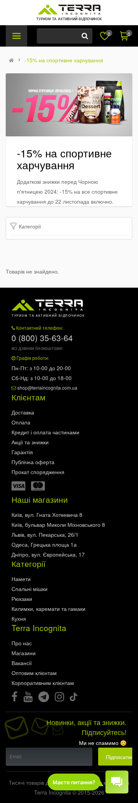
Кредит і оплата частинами (45, 432)
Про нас (22, 643)
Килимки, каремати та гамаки (48, 608)
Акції (30, 442)
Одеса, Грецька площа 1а (44, 544)
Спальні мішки (30, 589)
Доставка (23, 412)
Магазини (24, 653)
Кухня (19, 618)
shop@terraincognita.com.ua (47, 387)
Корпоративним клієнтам (43, 682)
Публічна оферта (33, 462)
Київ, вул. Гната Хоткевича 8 (47, 514)
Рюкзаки (22, 598)
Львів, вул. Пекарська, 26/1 (45, 534)
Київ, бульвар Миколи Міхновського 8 (58, 524)
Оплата (21, 422)
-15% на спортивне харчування (64, 60)
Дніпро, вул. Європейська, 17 (48, 554)
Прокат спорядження (38, 472)
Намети (21, 579)
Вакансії (22, 663)
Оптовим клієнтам (34, 673)
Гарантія (22, 452)
